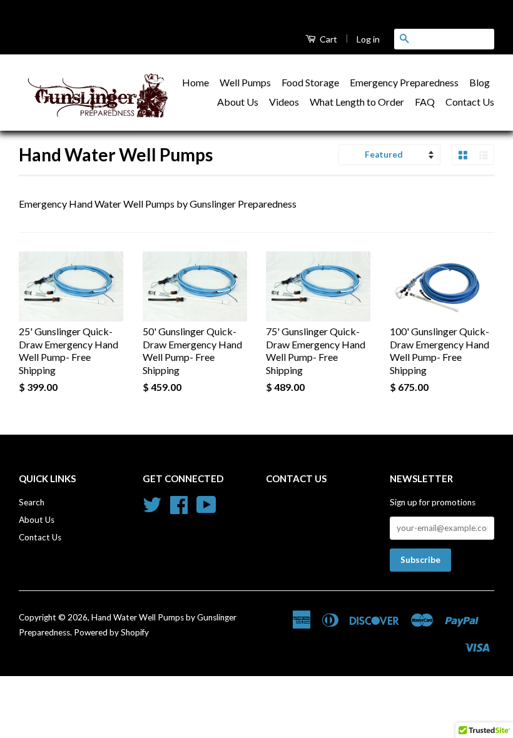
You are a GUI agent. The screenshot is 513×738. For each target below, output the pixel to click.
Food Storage (310, 82)
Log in (368, 39)
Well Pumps (245, 82)
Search (31, 502)
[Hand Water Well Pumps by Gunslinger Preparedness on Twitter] (152, 509)
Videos (284, 102)
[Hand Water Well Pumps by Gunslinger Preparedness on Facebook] (179, 509)
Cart (327, 39)
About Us (237, 102)
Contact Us (469, 102)
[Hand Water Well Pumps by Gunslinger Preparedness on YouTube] (206, 509)
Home (195, 82)
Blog (479, 82)
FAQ (425, 102)
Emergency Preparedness (404, 82)
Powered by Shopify (111, 632)
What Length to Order (357, 102)
